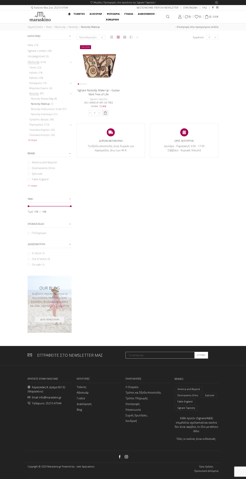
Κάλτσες (33, 77)
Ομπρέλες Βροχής (39, 119)
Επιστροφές (133, 404)
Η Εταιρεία (132, 387)
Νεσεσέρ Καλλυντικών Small (46, 109)
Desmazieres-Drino (43, 168)
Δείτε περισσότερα (49, 319)
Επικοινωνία (133, 409)
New (30, 45)
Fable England (40, 179)
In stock (38, 253)
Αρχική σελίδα (35, 26)
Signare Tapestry (98, 99)
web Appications (86, 466)
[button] (105, 113)
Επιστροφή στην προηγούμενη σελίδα (197, 26)
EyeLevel (37, 174)
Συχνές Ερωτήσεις (136, 415)
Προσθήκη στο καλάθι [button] (93, 80)
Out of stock (41, 259)
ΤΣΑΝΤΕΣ (79, 13)
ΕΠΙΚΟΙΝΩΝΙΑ (190, 7)
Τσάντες (82, 387)
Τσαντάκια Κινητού (39, 135)
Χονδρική (112, 19)
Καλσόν (33, 72)
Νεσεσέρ (73, 26)
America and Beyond (44, 162)
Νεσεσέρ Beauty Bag (42, 98)
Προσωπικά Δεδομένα (206, 471)
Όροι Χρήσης (206, 466)
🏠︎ (69, 13)
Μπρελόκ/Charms (38, 88)
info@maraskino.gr (50, 397)
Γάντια (32, 67)
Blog (79, 409)
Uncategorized (36, 56)
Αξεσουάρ (96, 13)
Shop (49, 26)
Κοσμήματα (35, 83)
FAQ (204, 7)
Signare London (37, 51)
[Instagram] (217, 7)
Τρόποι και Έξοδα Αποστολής (143, 392)
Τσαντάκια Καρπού (39, 129)
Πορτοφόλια (36, 124)
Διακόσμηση (146, 13)
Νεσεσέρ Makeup (40, 103)
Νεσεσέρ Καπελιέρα (42, 114)
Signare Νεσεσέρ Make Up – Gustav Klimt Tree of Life (98, 92)
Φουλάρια (113, 13)
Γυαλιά (128, 13)
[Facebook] (213, 7)
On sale (38, 264)
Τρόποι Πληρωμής (137, 398)
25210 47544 (53, 403)
